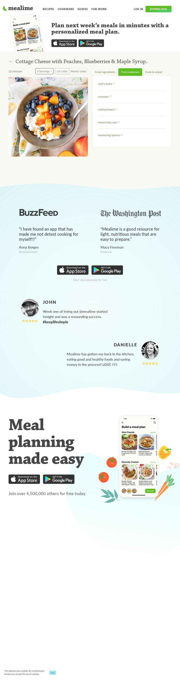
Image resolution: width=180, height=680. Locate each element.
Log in (138, 9)
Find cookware (130, 72)
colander (103, 96)
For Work (99, 9)
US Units (62, 71)
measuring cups (107, 122)
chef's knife (105, 84)
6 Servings (43, 71)
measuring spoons (109, 135)
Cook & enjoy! (153, 72)
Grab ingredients (105, 72)
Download (158, 9)
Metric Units (78, 71)
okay (52, 672)
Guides (83, 9)
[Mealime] (17, 8)
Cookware (66, 9)
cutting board (106, 109)
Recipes (48, 9)
